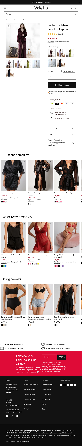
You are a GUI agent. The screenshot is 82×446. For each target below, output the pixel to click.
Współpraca (46, 399)
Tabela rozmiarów (69, 72)
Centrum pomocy (29, 394)
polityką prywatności (48, 369)
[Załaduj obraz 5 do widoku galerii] (10, 73)
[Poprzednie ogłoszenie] (2, 2)
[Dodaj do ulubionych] (23, 162)
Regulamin (27, 404)
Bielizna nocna (17, 20)
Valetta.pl (13, 441)
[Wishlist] (71, 7)
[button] (4, 7)
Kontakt (26, 409)
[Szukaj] (75, 14)
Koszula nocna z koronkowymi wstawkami (64, 318)
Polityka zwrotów (30, 399)
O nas (44, 404)
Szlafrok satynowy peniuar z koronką (13, 193)
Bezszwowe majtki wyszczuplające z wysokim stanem (13, 318)
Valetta (8, 20)
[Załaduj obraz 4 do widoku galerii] (36, 64)
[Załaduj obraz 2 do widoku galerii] (18, 64)
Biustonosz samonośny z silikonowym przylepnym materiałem (40, 318)
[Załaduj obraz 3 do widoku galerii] (27, 64)
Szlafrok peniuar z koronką (63, 193)
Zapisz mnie (61, 357)
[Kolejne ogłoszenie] (80, 2)
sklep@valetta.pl (12, 405)
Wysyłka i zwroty (30, 389)
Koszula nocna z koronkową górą (38, 255)
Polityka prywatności (31, 385)
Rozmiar (50, 71)
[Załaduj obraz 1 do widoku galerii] (10, 64)
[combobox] (41, 14)
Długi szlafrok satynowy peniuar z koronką (39, 194)
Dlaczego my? (46, 394)
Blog (43, 409)
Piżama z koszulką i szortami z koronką (11, 256)
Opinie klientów (47, 389)
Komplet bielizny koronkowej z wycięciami (64, 256)
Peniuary (25, 20)
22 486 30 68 (14, 409)
